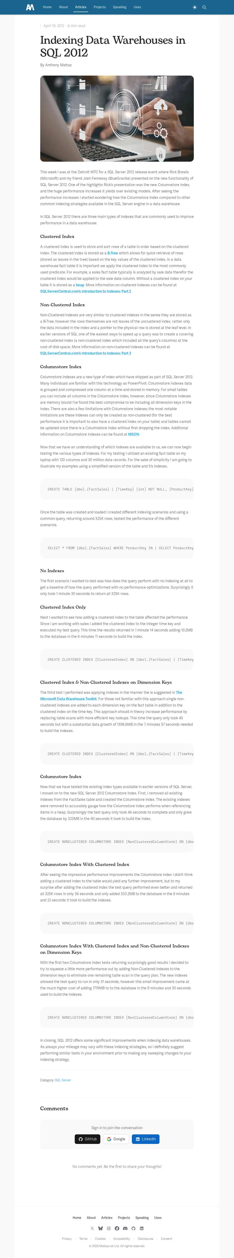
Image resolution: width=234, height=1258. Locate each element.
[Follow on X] (92, 1228)
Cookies (100, 1239)
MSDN (133, 434)
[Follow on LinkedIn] (141, 1228)
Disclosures (145, 1239)
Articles (80, 7)
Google (119, 1139)
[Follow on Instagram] (109, 1228)
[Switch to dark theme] (194, 7)
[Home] (30, 7)
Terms (83, 1239)
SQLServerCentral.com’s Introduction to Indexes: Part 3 (85, 353)
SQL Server (63, 1080)
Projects (100, 7)
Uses (137, 7)
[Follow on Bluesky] (100, 1228)
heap (80, 285)
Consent (166, 1239)
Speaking (119, 7)
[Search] (204, 7)
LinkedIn (149, 1139)
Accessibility (121, 1239)
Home (47, 7)
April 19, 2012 (53, 26)
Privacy (67, 1239)
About (63, 7)
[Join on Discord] (125, 1228)
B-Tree (112, 253)
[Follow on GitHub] (133, 1228)
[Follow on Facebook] (117, 1228)
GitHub (91, 1139)
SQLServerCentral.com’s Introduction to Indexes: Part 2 (85, 291)
